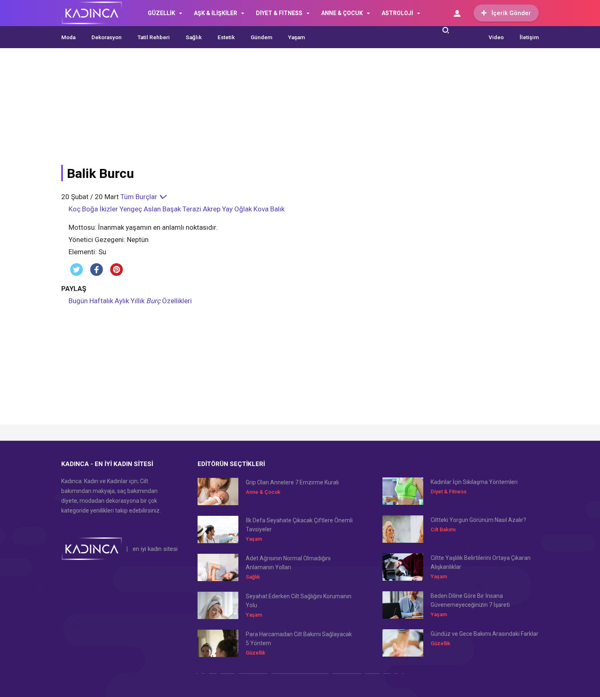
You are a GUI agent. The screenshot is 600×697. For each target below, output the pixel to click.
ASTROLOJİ (397, 13)
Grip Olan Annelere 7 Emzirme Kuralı (292, 482)
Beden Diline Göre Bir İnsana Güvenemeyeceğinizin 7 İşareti (470, 600)
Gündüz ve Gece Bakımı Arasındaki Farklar (484, 633)
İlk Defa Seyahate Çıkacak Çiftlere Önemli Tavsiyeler (299, 525)
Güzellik (255, 652)
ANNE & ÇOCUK (342, 13)
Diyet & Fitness (449, 491)
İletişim (529, 37)
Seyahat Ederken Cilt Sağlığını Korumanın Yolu (298, 600)
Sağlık (194, 37)
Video (496, 37)
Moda (68, 37)
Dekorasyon (106, 37)
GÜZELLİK (161, 13)
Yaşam (296, 37)
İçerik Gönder (511, 13)
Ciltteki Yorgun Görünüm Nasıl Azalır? (478, 520)
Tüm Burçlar (139, 197)
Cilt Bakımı (443, 529)
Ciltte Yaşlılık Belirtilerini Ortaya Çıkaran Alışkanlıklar (481, 562)
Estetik (226, 37)
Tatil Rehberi (154, 37)
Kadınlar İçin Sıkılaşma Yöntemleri (474, 482)
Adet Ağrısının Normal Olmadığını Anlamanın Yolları (288, 562)
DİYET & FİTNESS (279, 13)
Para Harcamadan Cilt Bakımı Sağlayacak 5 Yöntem (299, 638)
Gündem (261, 37)
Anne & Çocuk (263, 492)
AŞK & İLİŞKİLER (215, 13)
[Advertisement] (259, 111)
